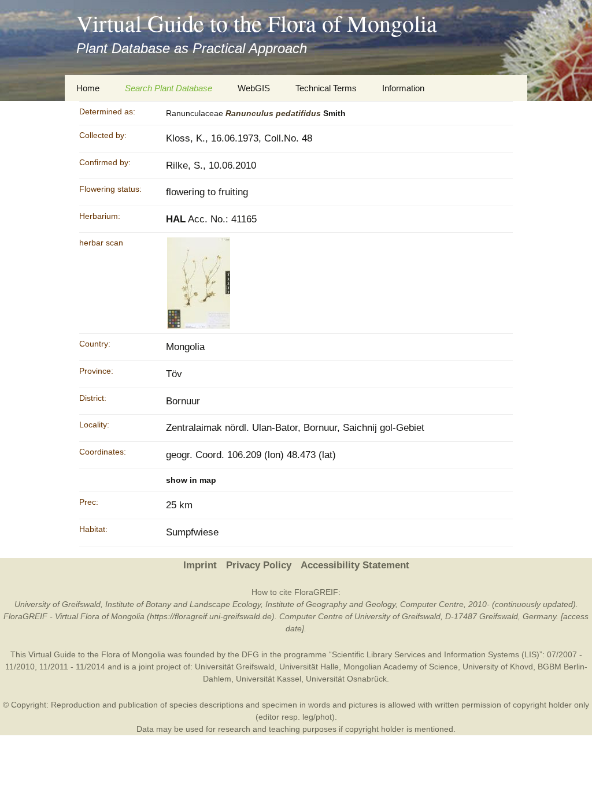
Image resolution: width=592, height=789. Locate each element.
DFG (250, 654)
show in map (191, 480)
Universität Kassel (268, 678)
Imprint (200, 565)
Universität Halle (309, 666)
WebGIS (254, 88)
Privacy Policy (258, 565)
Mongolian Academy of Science (400, 666)
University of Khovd (497, 666)
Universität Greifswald (235, 666)
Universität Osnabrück (346, 678)
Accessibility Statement (355, 565)
